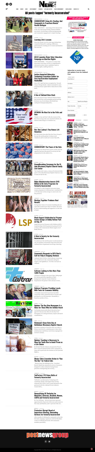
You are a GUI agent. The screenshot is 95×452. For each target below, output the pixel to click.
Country (79, 106)
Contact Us (76, 9)
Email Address (71, 79)
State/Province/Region (82, 101)
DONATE (21, 9)
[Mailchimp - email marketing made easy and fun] (84, 115)
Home (17, 9)
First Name (70, 83)
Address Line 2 (71, 97)
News (26, 9)
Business (40, 9)
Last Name (70, 88)
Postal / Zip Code (71, 106)
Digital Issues (69, 9)
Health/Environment (58, 9)
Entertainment (33, 9)
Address (69, 92)
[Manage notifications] (92, 449)
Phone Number (71, 110)
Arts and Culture (48, 9)
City (68, 101)
